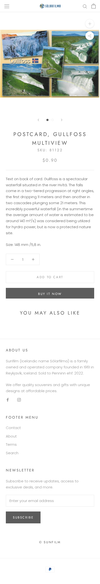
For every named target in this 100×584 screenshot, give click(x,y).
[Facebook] (7, 400)
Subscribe (23, 517)
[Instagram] (19, 400)
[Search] (85, 6)
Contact (13, 427)
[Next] (61, 120)
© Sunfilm (50, 542)
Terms (11, 444)
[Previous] (38, 120)
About (11, 436)
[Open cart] (94, 6)
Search (12, 452)
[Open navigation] (6, 6)
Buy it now (50, 294)
